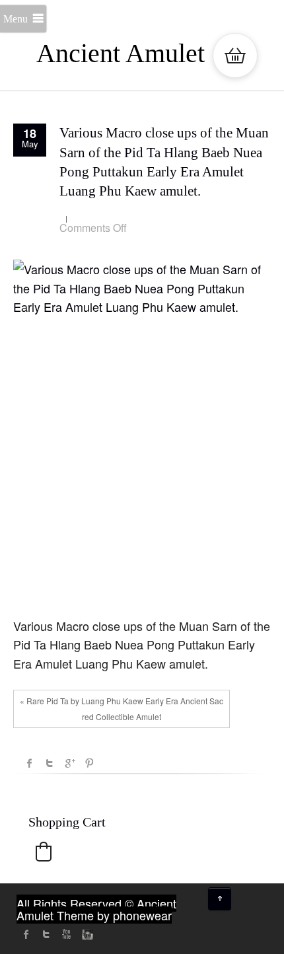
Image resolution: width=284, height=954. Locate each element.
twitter (46, 934)
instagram (86, 934)
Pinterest (89, 763)
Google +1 (69, 763)
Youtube (66, 934)
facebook (30, 763)
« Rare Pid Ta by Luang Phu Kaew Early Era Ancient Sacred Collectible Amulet (121, 708)
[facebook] (26, 934)
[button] (43, 851)
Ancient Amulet (120, 53)
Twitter (49, 763)
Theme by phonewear (114, 915)
